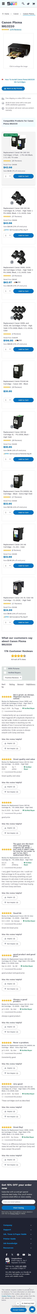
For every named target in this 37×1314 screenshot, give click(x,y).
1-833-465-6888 (20, 1266)
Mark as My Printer (14, 88)
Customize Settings (18, 1306)
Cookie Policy (6, 1296)
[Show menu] (3, 3)
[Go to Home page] (12, 3)
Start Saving (18, 1208)
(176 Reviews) (15, 29)
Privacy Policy (14, 1213)
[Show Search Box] (23, 3)
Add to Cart (23, 176)
